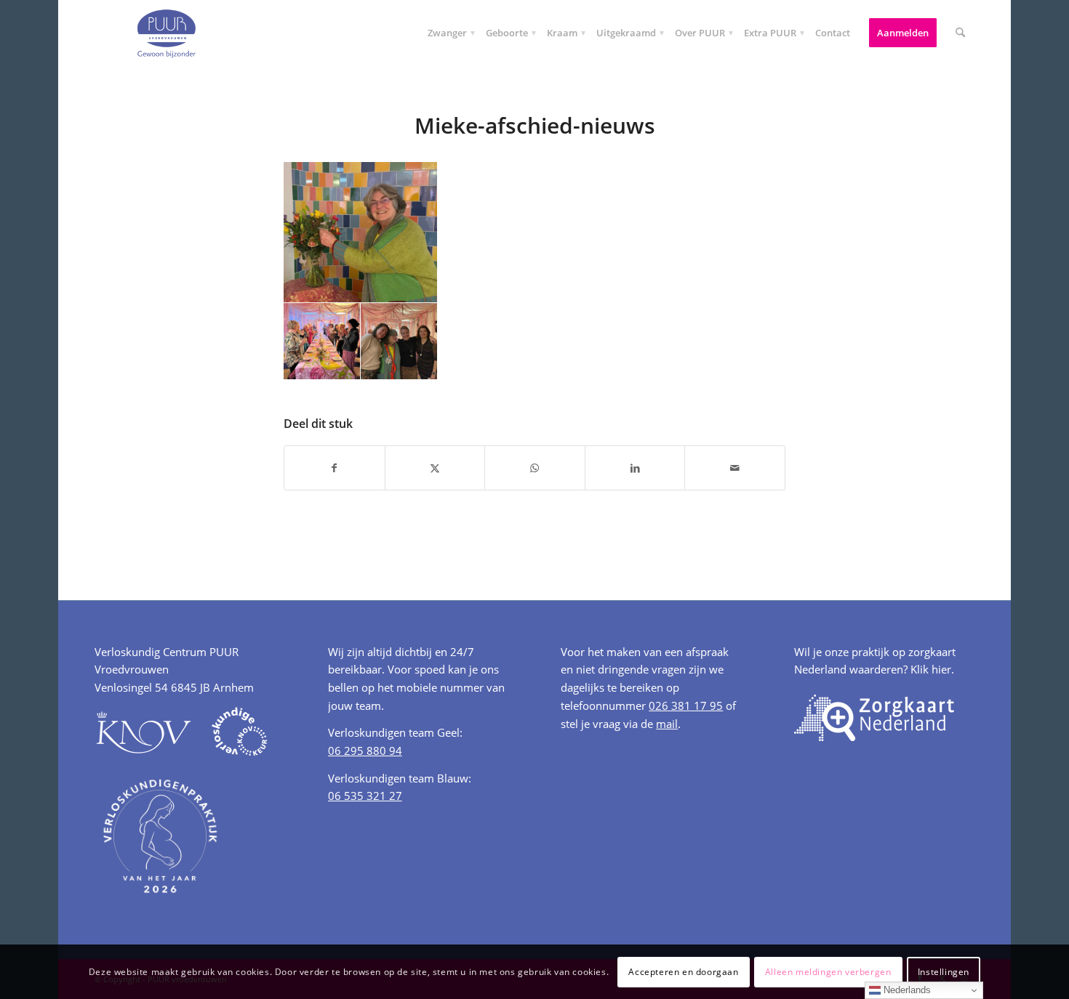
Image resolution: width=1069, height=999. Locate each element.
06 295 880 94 (365, 750)
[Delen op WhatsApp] (535, 468)
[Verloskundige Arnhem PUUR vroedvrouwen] (166, 32)
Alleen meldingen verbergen (828, 971)
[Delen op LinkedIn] (635, 468)
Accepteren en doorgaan (683, 971)
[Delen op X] (435, 468)
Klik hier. (932, 669)
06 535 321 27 (365, 795)
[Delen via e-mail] (735, 468)
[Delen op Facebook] (334, 468)
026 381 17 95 (686, 705)
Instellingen (943, 971)
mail (667, 723)
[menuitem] (447, 32)
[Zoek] (960, 32)
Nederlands (906, 989)
